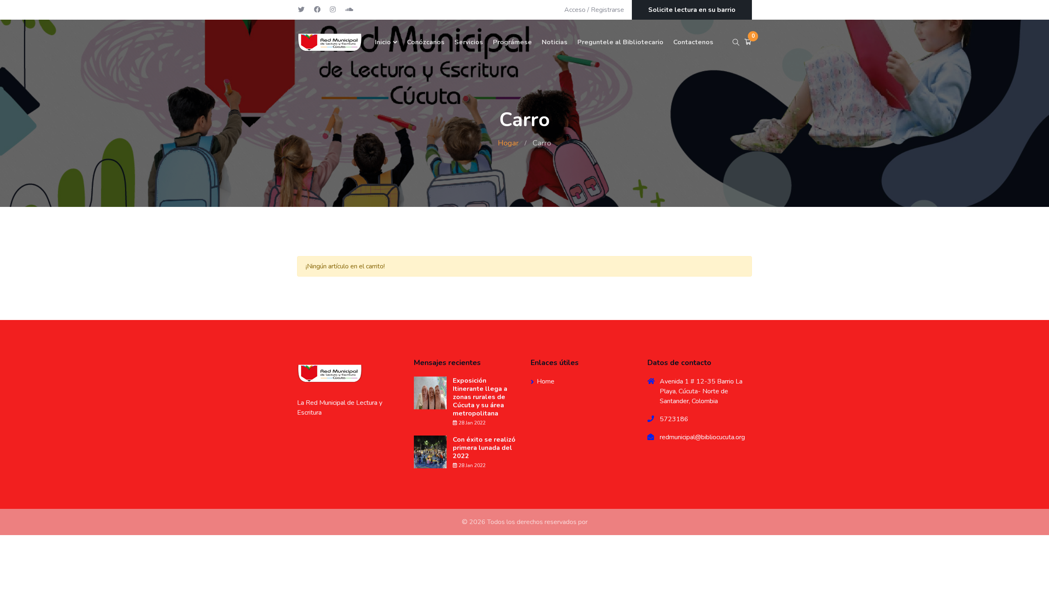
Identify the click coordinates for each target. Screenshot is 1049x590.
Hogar (508, 143)
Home (545, 381)
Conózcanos (426, 42)
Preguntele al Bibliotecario (620, 42)
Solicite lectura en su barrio (692, 9)
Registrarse (607, 9)
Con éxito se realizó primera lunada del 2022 (484, 448)
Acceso (575, 9)
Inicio (383, 42)
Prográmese (512, 42)
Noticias (555, 42)
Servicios (468, 42)
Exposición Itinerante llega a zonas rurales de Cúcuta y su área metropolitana (480, 397)
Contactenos (693, 42)
